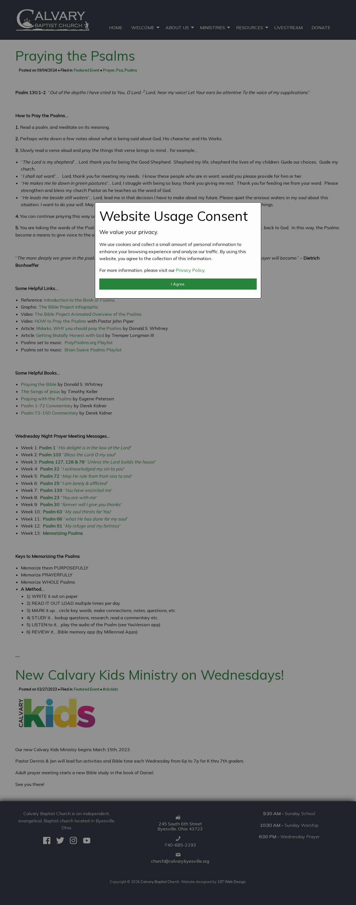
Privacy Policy (190, 270)
